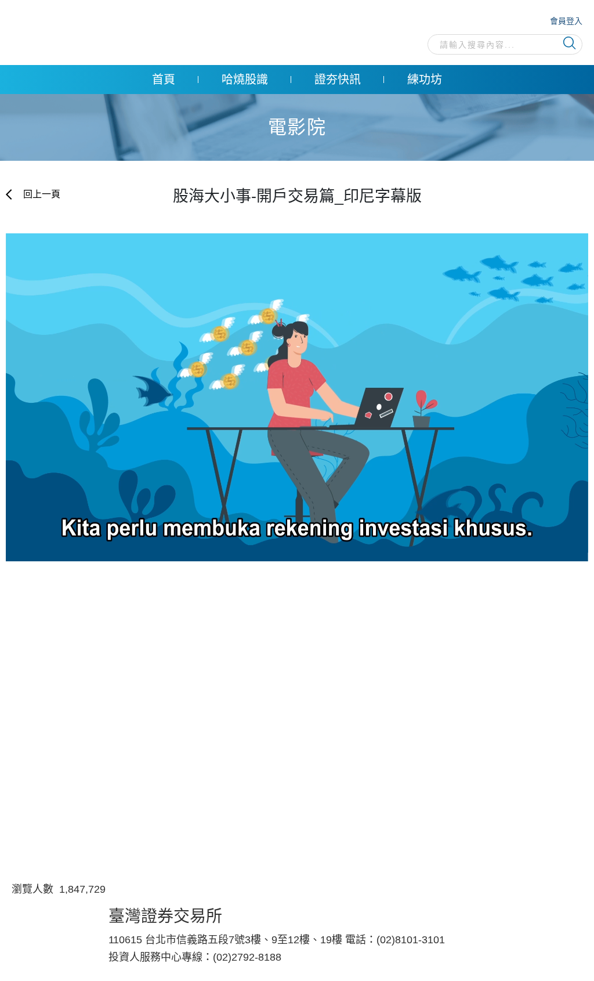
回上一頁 (40, 194)
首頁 (163, 79)
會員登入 (566, 21)
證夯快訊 (337, 79)
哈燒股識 (245, 79)
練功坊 (424, 79)
